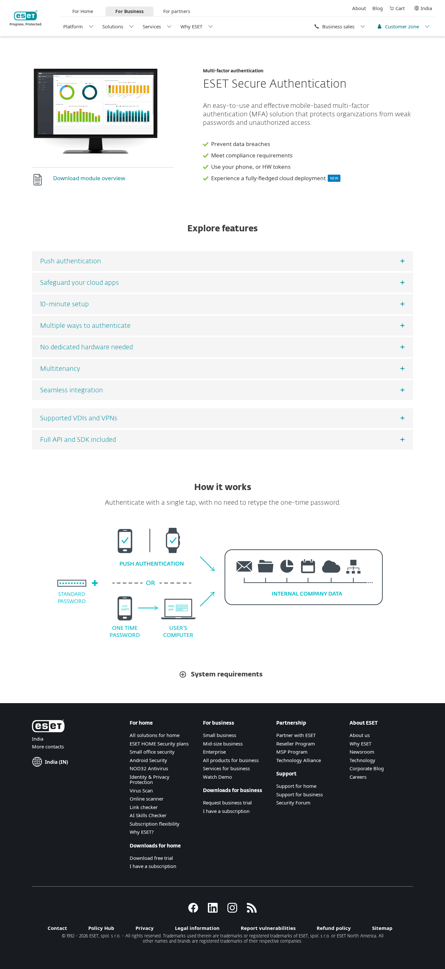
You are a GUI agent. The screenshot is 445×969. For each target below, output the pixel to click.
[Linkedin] (212, 910)
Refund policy (334, 928)
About (359, 8)
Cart (400, 8)
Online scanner (147, 798)
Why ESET (191, 26)
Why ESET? (142, 832)
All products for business (231, 760)
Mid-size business (223, 743)
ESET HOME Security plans (159, 743)
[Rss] (251, 910)
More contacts (48, 746)
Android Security (148, 760)
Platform (73, 26)
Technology (362, 760)
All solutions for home (154, 735)
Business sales (338, 26)
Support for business (299, 794)
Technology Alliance (298, 760)
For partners (176, 11)
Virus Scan (141, 790)
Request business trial (227, 802)
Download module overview (89, 178)
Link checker (144, 807)
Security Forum (293, 802)
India (426, 8)
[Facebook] (193, 910)
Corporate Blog (367, 768)
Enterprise (214, 751)
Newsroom (362, 751)
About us (360, 735)
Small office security (152, 751)
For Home (82, 11)
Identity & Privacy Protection (149, 780)
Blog (377, 8)
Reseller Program (295, 743)
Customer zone (402, 26)
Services (152, 26)
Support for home (296, 786)
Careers (358, 777)
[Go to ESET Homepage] (26, 18)
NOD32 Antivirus (149, 768)
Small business (219, 735)
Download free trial (151, 858)
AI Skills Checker (148, 815)
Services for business (226, 768)
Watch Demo (217, 777)
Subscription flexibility (154, 823)
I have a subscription (153, 866)
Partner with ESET (296, 735)
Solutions (112, 26)
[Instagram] (232, 910)
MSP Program (292, 751)
